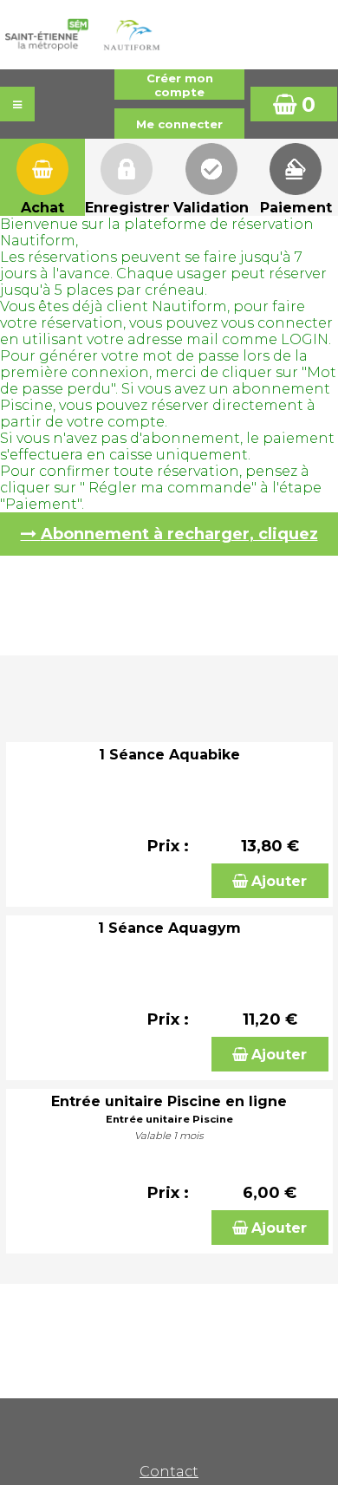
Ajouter (279, 881)
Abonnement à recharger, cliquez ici (179, 540)
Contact (169, 1471)
